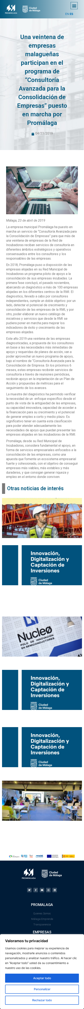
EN (67, 14)
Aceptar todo (42, 978)
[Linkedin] (54, 890)
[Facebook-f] (35, 890)
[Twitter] (29, 890)
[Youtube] (42, 890)
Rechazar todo (42, 1000)
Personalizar (42, 989)
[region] (42, 971)
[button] (74, 5)
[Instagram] (48, 890)
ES (71, 14)
